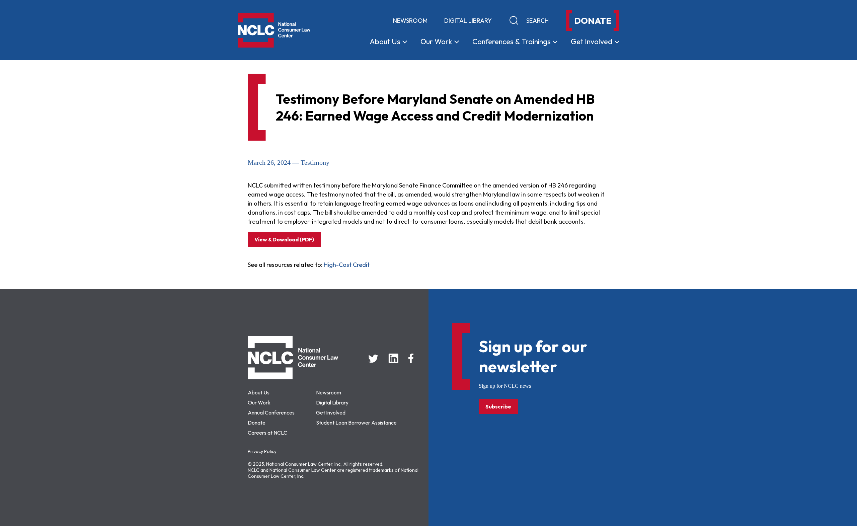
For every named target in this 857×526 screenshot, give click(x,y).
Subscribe (498, 406)
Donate (256, 422)
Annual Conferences (271, 412)
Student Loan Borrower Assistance (356, 422)
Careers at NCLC (267, 432)
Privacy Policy (262, 451)
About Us (258, 392)
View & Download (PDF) (284, 239)
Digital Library (468, 20)
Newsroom (410, 20)
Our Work (259, 402)
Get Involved (330, 412)
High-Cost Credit (347, 265)
